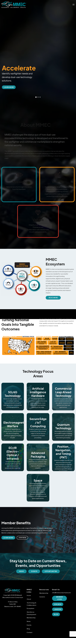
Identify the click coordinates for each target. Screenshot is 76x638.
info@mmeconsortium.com (61, 593)
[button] (73, 4)
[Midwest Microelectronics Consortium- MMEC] (13, 4)
